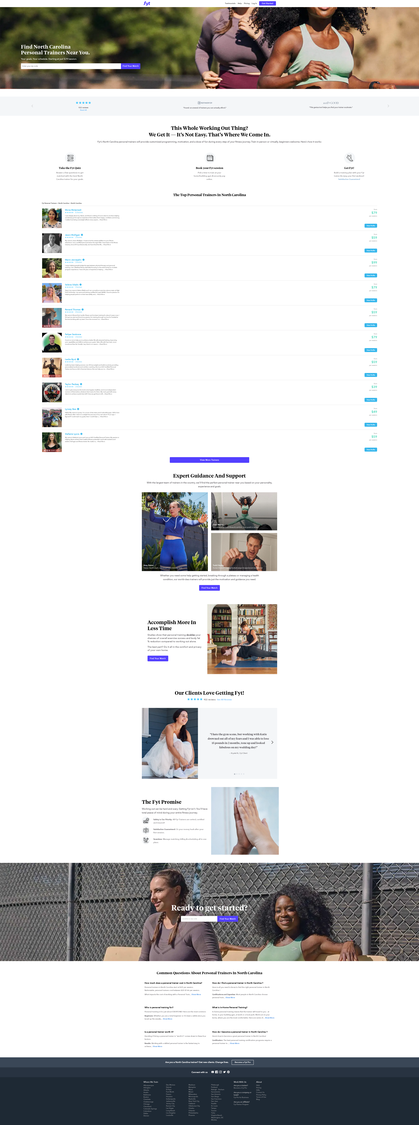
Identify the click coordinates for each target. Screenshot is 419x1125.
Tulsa (213, 1113)
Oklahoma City (194, 1106)
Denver (146, 1116)
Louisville (169, 1115)
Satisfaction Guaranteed (349, 179)
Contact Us (260, 1092)
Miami (191, 1092)
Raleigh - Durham (217, 1089)
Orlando (192, 1111)
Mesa (191, 1089)
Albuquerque (148, 1085)
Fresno (168, 1094)
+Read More (103, 220)
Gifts (258, 1090)
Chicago (146, 1104)
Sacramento (215, 1092)
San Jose (214, 1101)
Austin (145, 1092)
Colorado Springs (150, 1109)
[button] (31, 106)
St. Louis (214, 1106)
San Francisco (216, 1099)
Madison (192, 1085)
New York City (194, 1101)
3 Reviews (78, 312)
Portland (214, 1087)
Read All (83, 110)
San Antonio (216, 1094)
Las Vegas (170, 1108)
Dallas (145, 1113)
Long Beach (170, 1111)
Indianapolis (170, 1099)
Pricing (258, 1088)
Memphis (192, 1087)
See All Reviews (224, 699)
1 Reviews (78, 237)
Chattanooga (148, 1102)
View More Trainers (209, 460)
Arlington (147, 1088)
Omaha (191, 1108)
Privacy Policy (261, 1095)
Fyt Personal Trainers (49, 203)
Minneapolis (193, 1096)
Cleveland (147, 1106)
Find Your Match (131, 66)
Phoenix (192, 1115)
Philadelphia (193, 1113)
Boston (146, 1097)
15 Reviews (79, 212)
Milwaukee (193, 1094)
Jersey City (170, 1103)
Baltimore (147, 1095)
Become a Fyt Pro (243, 1062)
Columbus (147, 1111)
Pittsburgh (215, 1085)
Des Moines (170, 1085)
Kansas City (170, 1106)
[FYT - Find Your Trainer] (147, 3)
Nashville (192, 1099)
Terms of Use (261, 1097)
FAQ (258, 1085)
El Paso (168, 1089)
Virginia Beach (216, 1115)
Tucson (213, 1111)
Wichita (214, 1120)
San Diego (215, 1096)
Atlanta (146, 1090)
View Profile (371, 226)
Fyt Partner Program (241, 1104)
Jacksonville (170, 1101)
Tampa (213, 1108)
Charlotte (147, 1099)
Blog (258, 1099)
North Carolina (63, 203)
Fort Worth (170, 1092)
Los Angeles (170, 1113)
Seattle (213, 1103)
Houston (169, 1096)
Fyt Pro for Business (241, 1097)
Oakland (192, 1103)
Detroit (168, 1087)
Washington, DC (217, 1117)
